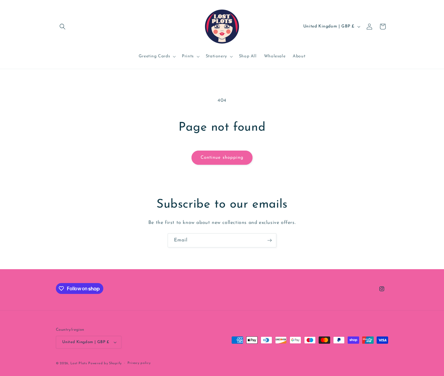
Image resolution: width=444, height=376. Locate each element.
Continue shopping (222, 157)
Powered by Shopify (105, 363)
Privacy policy (139, 363)
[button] (62, 26)
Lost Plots (78, 363)
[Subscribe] (269, 240)
